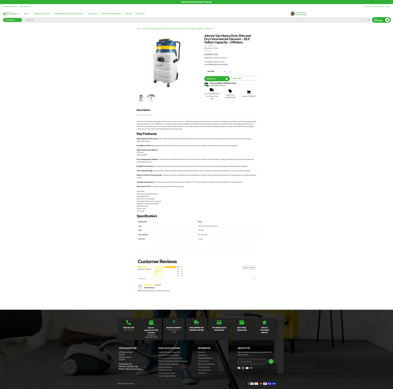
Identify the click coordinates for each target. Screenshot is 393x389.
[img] (149, 285)
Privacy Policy (203, 361)
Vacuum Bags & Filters (167, 376)
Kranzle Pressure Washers (168, 364)
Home (139, 29)
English (388, 6)
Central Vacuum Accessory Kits (170, 358)
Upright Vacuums (165, 370)
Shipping (207, 58)
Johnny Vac (208, 51)
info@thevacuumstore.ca (10, 6)
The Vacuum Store (128, 383)
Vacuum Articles (204, 370)
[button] (208, 48)
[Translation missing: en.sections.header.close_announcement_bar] (390, 2)
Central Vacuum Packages (168, 355)
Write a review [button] (249, 267)
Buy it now (237, 78)
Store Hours (202, 355)
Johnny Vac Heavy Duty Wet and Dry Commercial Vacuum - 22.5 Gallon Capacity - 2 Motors (177, 29)
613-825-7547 (127, 364)
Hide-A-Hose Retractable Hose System (173, 361)
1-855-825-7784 (24, 6)
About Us (201, 352)
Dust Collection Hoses (166, 373)
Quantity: (211, 71)
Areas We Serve (204, 367)
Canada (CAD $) (378, 6)
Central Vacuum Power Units (169, 352)
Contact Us (202, 373)
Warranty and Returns (206, 364)
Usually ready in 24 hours (218, 85)
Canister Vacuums (165, 367)
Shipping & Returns (205, 358)
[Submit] (271, 361)
